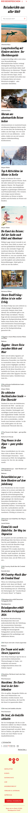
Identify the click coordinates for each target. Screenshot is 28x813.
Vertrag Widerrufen (14, 801)
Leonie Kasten (5, 523)
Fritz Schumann (6, 679)
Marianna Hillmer (6, 291)
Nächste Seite (22, 749)
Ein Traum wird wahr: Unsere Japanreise (13, 651)
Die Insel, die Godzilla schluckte (12, 717)
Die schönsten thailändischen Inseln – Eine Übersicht (13, 396)
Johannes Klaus (5, 44)
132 (18, 746)
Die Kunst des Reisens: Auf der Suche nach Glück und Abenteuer (12, 235)
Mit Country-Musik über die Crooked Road (13, 576)
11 (12, 746)
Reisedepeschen (6, 604)
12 (14, 746)
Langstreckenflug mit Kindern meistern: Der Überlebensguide (12, 52)
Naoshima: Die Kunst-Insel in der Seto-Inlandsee (13, 686)
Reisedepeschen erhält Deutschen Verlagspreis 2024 (13, 611)
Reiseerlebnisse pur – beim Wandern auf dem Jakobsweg (13, 480)
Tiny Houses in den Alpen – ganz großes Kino (12, 444)
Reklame (3, 341)
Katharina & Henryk (7, 437)
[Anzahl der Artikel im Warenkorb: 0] (26, 1)
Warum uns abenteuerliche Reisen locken (12, 118)
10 (11, 746)
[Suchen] (24, 18)
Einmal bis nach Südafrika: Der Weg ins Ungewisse (13, 530)
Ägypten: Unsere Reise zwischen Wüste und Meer (12, 348)
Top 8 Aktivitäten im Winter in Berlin (12, 173)
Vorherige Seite (6, 742)
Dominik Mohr (5, 571)
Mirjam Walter (5, 167)
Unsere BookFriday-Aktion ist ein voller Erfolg (12, 298)
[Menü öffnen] (22, 1)
